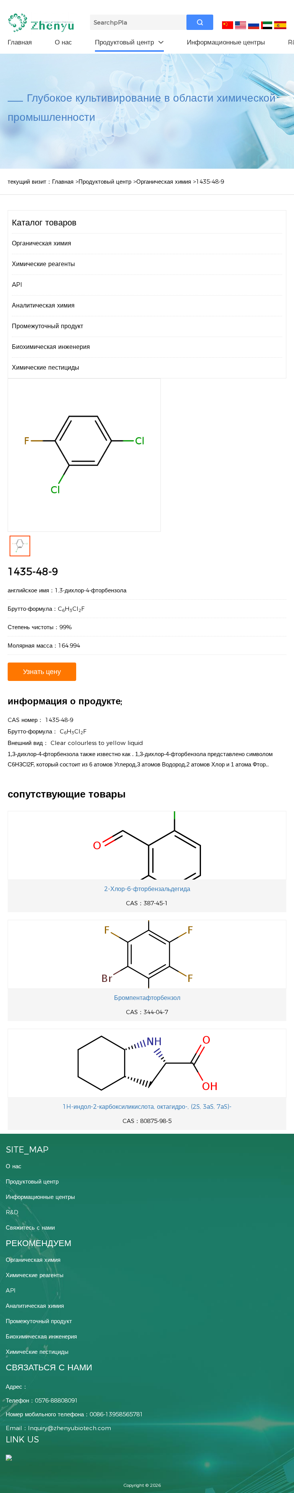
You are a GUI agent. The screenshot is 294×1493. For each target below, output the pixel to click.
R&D (12, 1212)
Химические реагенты (43, 264)
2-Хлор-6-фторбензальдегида (147, 889)
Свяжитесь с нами (30, 1227)
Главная (20, 42)
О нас (63, 42)
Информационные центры (226, 42)
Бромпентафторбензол (147, 997)
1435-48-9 (210, 181)
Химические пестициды (45, 367)
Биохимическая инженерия (51, 346)
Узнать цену (42, 672)
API (17, 284)
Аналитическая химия (43, 305)
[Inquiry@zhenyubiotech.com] (9, 1457)
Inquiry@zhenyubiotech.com (69, 1428)
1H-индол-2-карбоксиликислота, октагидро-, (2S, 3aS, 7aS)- (147, 1106)
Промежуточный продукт (47, 326)
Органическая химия (163, 181)
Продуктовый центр (129, 42)
